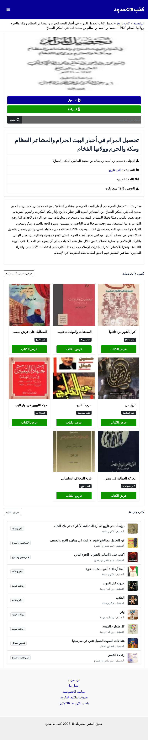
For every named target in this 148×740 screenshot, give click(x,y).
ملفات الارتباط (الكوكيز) (74, 703)
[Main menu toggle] (8, 9)
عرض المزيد (12, 512)
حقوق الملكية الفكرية (74, 697)
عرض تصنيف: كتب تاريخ (19, 273)
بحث (13, 120)
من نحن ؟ (74, 680)
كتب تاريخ (123, 23)
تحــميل (73, 100)
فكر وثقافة (17, 528)
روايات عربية (18, 585)
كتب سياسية (84, 412)
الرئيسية (139, 23)
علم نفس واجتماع (20, 542)
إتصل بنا (74, 685)
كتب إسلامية (129, 412)
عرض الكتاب (118, 349)
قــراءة (73, 109)
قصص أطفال (18, 643)
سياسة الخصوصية (74, 691)
